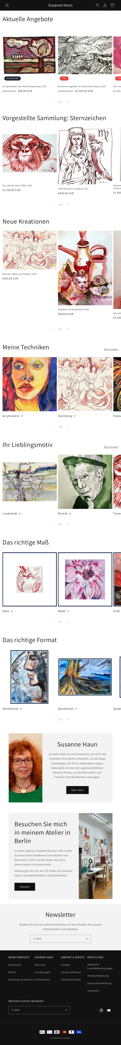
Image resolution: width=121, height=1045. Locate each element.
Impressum (93, 990)
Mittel (62, 611)
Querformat (65, 709)
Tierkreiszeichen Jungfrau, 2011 (73, 188)
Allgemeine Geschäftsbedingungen (99, 966)
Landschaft (10, 513)
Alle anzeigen (111, 349)
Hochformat (10, 709)
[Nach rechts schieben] (67, 102)
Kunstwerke (15, 964)
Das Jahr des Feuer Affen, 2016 (17, 185)
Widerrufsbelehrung (98, 975)
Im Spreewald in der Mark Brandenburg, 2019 (24, 86)
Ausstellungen (42, 972)
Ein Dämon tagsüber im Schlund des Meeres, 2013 (82, 86)
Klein (6, 611)
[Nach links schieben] (53, 102)
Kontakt (25, 886)
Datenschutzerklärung (99, 983)
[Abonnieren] (87, 939)
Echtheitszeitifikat (71, 979)
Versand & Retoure (71, 972)
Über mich (77, 790)
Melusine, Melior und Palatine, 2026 (20, 274)
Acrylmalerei (11, 416)
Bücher (12, 972)
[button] (7, 5)
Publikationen (42, 979)
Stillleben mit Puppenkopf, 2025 (73, 309)
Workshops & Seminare (21, 979)
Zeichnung (65, 416)
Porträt (63, 513)
